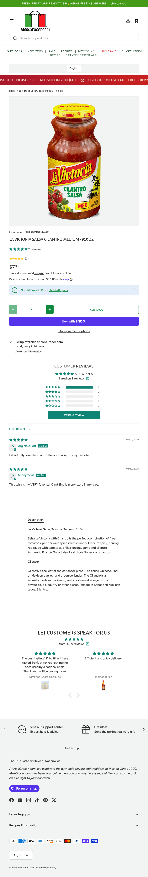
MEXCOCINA (86, 51)
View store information (28, 351)
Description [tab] (36, 519)
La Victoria (15, 232)
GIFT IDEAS (14, 51)
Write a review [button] (74, 415)
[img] (18, 440)
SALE (51, 51)
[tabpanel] (74, 559)
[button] (136, 21)
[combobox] (74, 38)
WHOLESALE (108, 51)
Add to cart (97, 309)
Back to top (72, 748)
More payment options (74, 331)
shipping (39, 273)
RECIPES (67, 51)
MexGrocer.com (26, 867)
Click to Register (58, 290)
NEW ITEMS (35, 51)
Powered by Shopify (45, 867)
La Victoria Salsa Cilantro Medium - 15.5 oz (40, 91)
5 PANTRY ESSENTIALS (81, 55)
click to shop (118, 3)
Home (12, 91)
